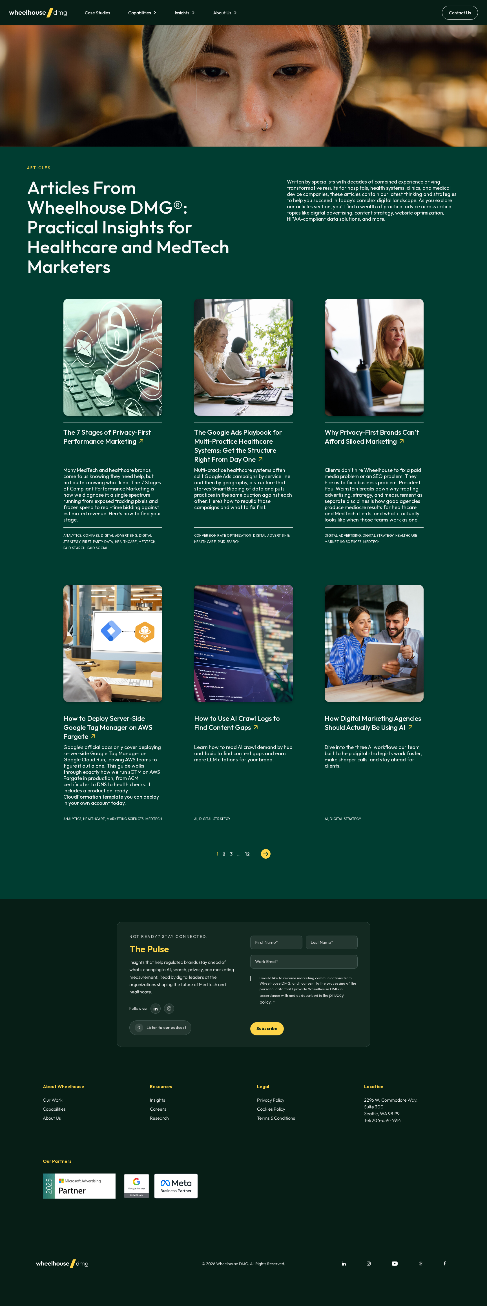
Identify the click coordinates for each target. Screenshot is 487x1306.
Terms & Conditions (276, 1118)
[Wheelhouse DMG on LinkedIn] (155, 1009)
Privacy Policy (270, 1100)
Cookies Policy (271, 1109)
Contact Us (460, 13)
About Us (222, 13)
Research (159, 1118)
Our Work (53, 1100)
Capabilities (139, 13)
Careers (158, 1109)
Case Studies (97, 13)
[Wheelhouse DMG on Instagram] (169, 1009)
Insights (182, 13)
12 (247, 854)
